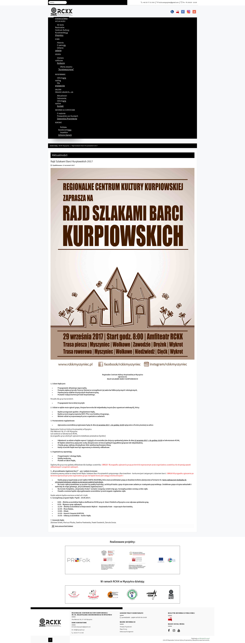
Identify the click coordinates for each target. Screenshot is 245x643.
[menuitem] (61, 18)
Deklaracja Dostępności (126, 631)
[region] (122, 625)
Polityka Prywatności (126, 627)
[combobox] (58, 2)
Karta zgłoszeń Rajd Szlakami (64, 526)
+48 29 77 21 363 (149, 2)
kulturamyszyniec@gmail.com (169, 2)
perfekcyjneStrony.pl (204, 638)
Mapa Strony (123, 629)
